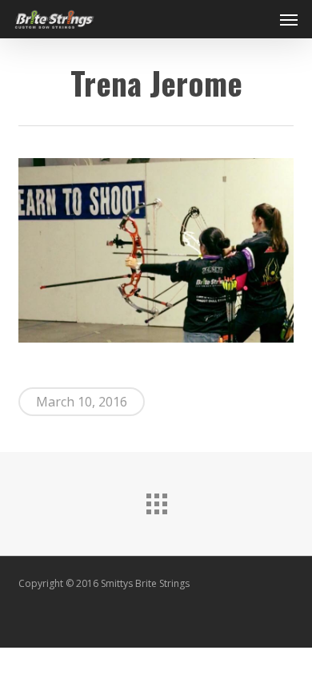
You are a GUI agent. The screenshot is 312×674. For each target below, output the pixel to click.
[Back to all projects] (156, 500)
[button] (289, 19)
